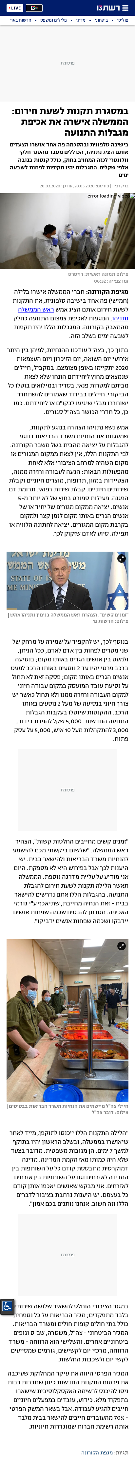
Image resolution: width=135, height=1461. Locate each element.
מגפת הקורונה (97, 1453)
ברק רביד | (118, 186)
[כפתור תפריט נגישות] (7, 1306)
